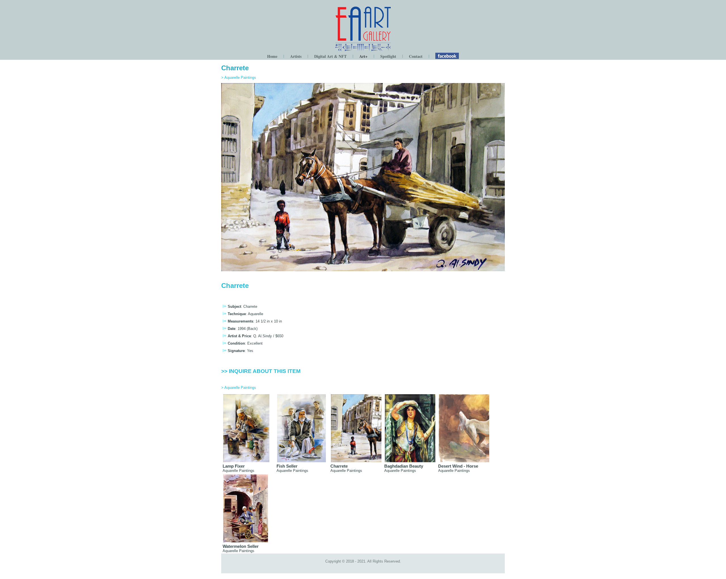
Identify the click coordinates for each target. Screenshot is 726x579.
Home (272, 56)
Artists (295, 56)
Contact (416, 56)
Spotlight (388, 56)
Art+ (363, 56)
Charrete (235, 68)
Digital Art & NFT (330, 56)
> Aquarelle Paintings (238, 77)
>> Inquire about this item (261, 371)
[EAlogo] (363, 50)
